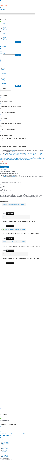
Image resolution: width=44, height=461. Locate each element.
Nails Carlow (15, 157)
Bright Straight (22, 154)
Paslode (13, 150)
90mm (4, 154)
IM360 (10, 155)
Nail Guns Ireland (3, 157)
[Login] (0, 48)
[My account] (0, 43)
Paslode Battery (31, 157)
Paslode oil (12, 159)
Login (1, 51)
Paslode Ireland (33, 158)
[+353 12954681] (0, 426)
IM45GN (15, 155)
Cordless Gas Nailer (32, 154)
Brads (14, 154)
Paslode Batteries (19, 153)
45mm (33, 153)
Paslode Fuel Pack (18, 158)
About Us (3, 70)
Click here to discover (4, 5)
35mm (28, 153)
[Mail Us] (0, 437)
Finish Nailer (38, 154)
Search (1, 42)
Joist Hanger (22, 155)
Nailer (7, 157)
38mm (30, 153)
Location (2, 3)
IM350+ (7, 155)
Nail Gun (31, 155)
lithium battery (9, 149)
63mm (41, 153)
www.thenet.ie (14, 459)
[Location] (0, 0)
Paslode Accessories (13, 140)
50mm (36, 153)
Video (3, 69)
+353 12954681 (4, 429)
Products (3, 68)
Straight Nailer (27, 159)
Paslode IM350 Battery (26, 158)
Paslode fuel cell (12, 158)
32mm (25, 153)
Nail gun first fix (36, 155)
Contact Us (5, 29)
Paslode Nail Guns (6, 140)
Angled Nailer (7, 154)
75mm (1, 154)
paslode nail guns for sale (5, 159)
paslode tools (17, 159)
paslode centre (36, 157)
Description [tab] (4, 169)
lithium (5, 176)
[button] (22, 31)
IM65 (18, 155)
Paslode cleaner (6, 158)
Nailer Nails (11, 157)
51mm (38, 153)
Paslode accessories (24, 157)
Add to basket (4, 167)
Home (3, 67)
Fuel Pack (4, 155)
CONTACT (2, 9)
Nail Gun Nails (41, 155)
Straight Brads (22, 159)
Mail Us (2, 440)
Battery (11, 154)
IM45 (13, 155)
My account (3, 46)
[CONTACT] (0, 7)
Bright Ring (17, 154)
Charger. (26, 154)
